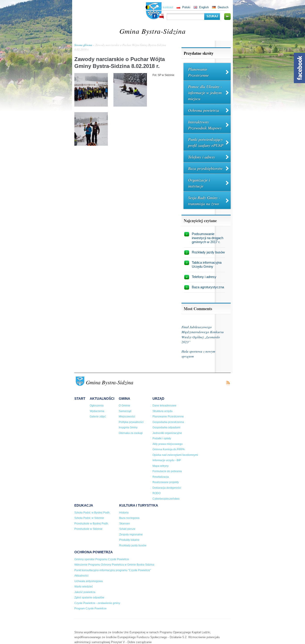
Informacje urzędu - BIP (166, 460)
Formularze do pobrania (167, 471)
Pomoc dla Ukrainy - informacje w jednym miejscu (205, 92)
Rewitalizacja (160, 476)
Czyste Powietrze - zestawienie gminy (97, 603)
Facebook (154, 16)
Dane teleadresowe (164, 405)
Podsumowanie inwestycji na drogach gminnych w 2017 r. (207, 238)
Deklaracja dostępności (166, 487)
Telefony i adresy (201, 157)
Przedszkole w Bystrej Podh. (91, 523)
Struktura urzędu (162, 411)
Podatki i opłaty (161, 438)
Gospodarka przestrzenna (168, 422)
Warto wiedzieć (83, 586)
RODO (156, 493)
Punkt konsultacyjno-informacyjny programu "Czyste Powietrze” (112, 570)
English (204, 7)
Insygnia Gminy (128, 427)
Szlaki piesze (127, 528)
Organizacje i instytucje (199, 183)
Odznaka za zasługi (131, 433)
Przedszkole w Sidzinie (88, 528)
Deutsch (223, 7)
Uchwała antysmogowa (88, 581)
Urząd (158, 398)
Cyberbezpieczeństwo (166, 498)
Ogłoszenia (97, 405)
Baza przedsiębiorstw (205, 168)
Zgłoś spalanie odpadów (89, 597)
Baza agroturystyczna (208, 287)
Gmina (124, 398)
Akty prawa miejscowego (167, 444)
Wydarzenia (97, 411)
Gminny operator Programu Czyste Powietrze (101, 559)
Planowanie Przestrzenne (198, 72)
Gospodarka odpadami (166, 427)
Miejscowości (127, 416)
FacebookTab (299, 68)
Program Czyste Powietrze (90, 608)
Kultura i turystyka (138, 505)
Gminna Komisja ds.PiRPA (168, 449)
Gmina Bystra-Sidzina (152, 31)
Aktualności (102, 398)
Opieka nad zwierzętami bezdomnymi (175, 455)
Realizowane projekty (165, 482)
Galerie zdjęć (98, 416)
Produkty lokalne (129, 539)
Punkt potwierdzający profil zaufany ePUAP (205, 142)
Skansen (124, 523)
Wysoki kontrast (162, 7)
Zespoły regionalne (131, 534)
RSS (228, 383)
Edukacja (83, 505)
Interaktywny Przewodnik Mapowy (205, 124)
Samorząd (125, 411)
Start (79, 398)
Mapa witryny (160, 465)
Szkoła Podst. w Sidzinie (89, 518)
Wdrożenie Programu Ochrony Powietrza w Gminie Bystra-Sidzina (114, 564)
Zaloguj (227, 16)
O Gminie (124, 405)
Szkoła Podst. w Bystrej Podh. (92, 512)
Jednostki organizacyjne (167, 433)
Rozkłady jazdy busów (208, 252)
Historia (124, 512)
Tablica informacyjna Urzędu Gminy (206, 264)
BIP (161, 16)
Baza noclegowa (129, 518)
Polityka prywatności (131, 422)
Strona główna (83, 45)
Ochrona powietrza (203, 110)
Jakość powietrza (84, 592)
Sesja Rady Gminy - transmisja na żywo (204, 200)
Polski (186, 7)
